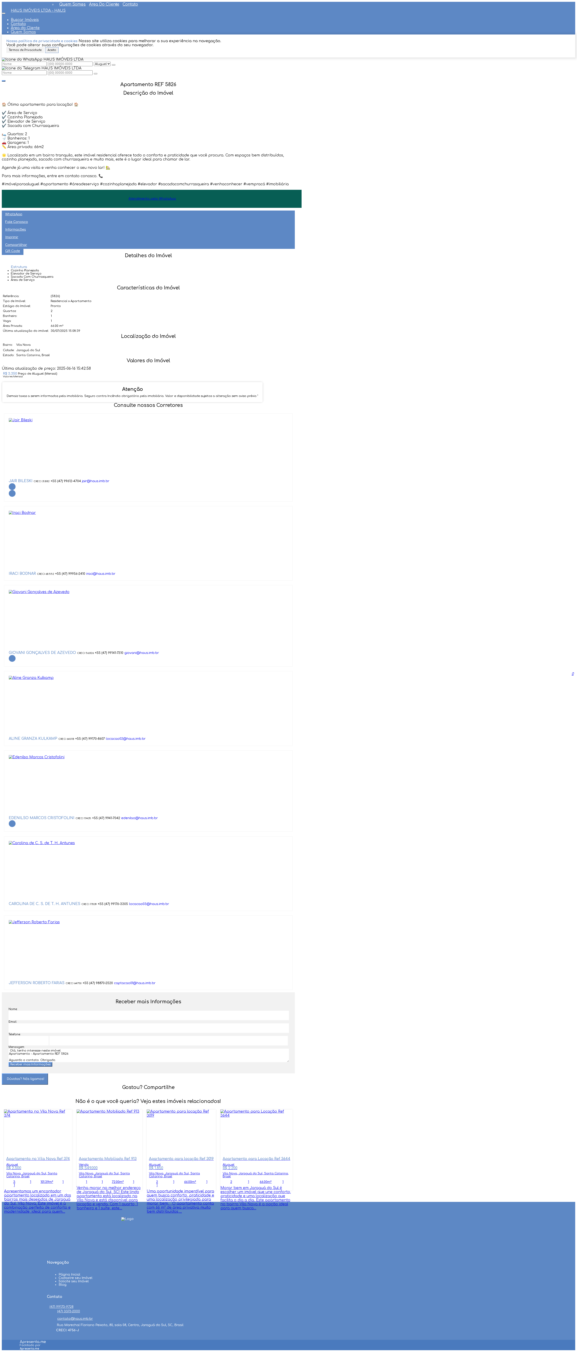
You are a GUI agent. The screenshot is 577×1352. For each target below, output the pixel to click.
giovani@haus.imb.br (141, 653)
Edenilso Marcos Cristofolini (41, 818)
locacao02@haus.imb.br (126, 738)
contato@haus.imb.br (75, 1318)
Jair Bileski (20, 481)
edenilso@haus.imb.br (139, 818)
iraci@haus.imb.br (100, 573)
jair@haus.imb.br (95, 481)
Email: (13, 1021)
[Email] (127, 1251)
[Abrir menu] (3, 12)
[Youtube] (127, 1242)
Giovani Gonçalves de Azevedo (42, 653)
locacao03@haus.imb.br (149, 904)
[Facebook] (127, 1233)
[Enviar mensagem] (113, 65)
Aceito (52, 50)
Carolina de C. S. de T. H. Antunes (44, 904)
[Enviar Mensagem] (95, 73)
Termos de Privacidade (25, 50)
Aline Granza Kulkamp (33, 739)
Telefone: (15, 1034)
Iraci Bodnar (22, 574)
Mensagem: (17, 1047)
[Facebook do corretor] (12, 486)
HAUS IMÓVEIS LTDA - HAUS (38, 11)
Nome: (13, 1009)
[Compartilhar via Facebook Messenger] (153, 1096)
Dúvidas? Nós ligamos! (25, 1079)
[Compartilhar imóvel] (3, 81)
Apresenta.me (33, 1342)
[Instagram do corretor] (12, 493)
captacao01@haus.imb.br (135, 983)
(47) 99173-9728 (61, 1306)
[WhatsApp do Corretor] (20, 420)
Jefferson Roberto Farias (36, 983)
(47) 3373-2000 (68, 1311)
